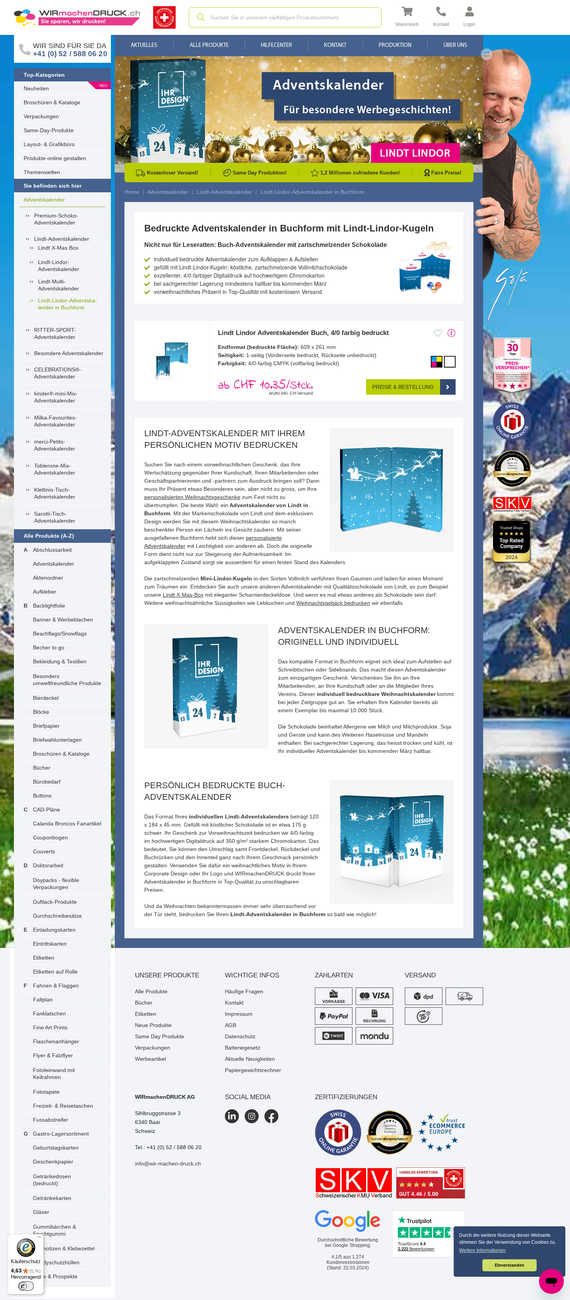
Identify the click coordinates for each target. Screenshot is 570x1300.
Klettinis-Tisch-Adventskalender (54, 493)
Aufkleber (44, 591)
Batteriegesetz (242, 1047)
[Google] (348, 1221)
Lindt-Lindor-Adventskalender (58, 265)
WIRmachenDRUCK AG (165, 1097)
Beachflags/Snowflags (60, 633)
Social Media (248, 1097)
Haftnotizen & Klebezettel (64, 1248)
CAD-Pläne (46, 809)
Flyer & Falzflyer (53, 1055)
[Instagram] (252, 1116)
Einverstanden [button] (509, 1265)
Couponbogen (50, 837)
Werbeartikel (150, 1059)
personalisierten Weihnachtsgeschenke (192, 497)
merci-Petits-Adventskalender (54, 445)
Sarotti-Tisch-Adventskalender (54, 517)
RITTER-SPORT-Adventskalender (55, 333)
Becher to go (48, 647)
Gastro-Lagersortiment (61, 1133)
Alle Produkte (209, 45)
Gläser (41, 1212)
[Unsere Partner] (512, 365)
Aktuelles (144, 45)
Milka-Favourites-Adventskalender (55, 421)
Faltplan (43, 999)
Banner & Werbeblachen (63, 619)
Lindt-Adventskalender (61, 239)
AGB (230, 1025)
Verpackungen (41, 116)
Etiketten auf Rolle (55, 971)
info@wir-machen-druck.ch (168, 1163)
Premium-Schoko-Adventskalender (56, 219)
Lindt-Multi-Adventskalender (58, 285)
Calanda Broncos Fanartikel (67, 823)
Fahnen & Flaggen (56, 985)
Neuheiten (36, 88)
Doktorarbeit (48, 865)
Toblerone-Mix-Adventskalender (54, 469)
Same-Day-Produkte (49, 130)
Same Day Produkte (159, 1036)
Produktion (395, 45)
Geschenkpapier (53, 1161)
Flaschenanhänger (56, 1041)
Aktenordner (48, 577)
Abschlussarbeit (52, 549)
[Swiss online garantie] (338, 1132)
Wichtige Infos (252, 975)
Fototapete (46, 1092)
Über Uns (455, 45)
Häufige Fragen (244, 991)
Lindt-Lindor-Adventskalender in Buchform (67, 304)
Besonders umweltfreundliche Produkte (67, 679)
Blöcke (41, 712)
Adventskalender (44, 200)
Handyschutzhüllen (56, 1262)
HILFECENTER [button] (276, 45)
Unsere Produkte (167, 975)
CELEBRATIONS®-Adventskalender (57, 373)
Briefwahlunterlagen (57, 739)
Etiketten (43, 957)
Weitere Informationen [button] (482, 1250)
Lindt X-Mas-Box (183, 595)
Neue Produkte (153, 1025)
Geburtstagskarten (56, 1147)
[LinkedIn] (232, 1116)
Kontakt (335, 45)
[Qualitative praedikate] (389, 1132)
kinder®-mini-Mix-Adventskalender (56, 397)
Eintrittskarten (50, 943)
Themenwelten (42, 172)
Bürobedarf (46, 781)
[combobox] (285, 17)
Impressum (238, 1014)
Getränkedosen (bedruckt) (52, 1179)
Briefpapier (46, 726)
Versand (420, 975)
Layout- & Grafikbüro (49, 144)
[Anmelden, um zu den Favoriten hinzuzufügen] (438, 333)
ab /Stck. (265, 385)
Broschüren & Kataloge (52, 102)
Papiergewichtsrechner (253, 1070)
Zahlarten (334, 975)
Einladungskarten (54, 929)
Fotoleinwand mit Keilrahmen (54, 1073)
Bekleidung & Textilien (59, 661)
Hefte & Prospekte (55, 1276)
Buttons (42, 795)
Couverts (44, 851)
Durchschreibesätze (57, 915)
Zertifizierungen (346, 1097)
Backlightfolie (49, 605)
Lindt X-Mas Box (58, 248)
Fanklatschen (49, 1013)
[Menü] (39, 1238)
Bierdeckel (46, 698)
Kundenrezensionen (348, 1259)
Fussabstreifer (50, 1119)
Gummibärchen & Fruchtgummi (54, 1230)
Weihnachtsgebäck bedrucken (333, 603)
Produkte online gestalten (55, 158)
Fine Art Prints (50, 1027)
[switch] (26, 1286)
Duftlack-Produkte (55, 902)
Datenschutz (240, 1036)
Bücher (41, 767)
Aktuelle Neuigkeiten (250, 1059)
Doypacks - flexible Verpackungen (56, 883)
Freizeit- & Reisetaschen (63, 1105)
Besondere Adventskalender (68, 353)
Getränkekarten (52, 1198)
